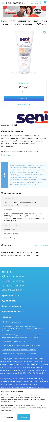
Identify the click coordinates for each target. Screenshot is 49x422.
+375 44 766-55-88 (15, 277)
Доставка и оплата (11, 311)
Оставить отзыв (41, 245)
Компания (6, 317)
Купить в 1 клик (24, 105)
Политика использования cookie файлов (19, 349)
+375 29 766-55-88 (15, 281)
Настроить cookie (8, 402)
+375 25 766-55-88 (15, 286)
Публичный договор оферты (14, 341)
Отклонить (8, 417)
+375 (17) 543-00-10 (12, 290)
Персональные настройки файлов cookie (19, 354)
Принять (24, 417)
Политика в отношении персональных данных (21, 345)
